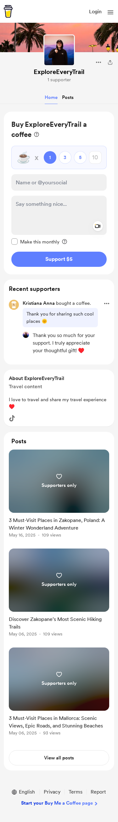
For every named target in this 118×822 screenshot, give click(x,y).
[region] (59, 193)
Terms (75, 792)
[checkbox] (35, 241)
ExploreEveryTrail (59, 72)
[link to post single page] (59, 495)
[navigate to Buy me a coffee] (8, 11)
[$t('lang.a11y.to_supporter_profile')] (26, 335)
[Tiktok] (12, 418)
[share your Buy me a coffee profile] (110, 62)
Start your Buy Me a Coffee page (57, 803)
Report (98, 792)
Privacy (52, 792)
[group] (59, 497)
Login (95, 12)
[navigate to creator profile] (59, 50)
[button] (110, 12)
